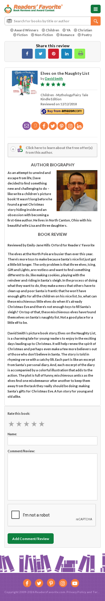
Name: (12, 434)
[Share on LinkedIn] (66, 54)
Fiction (22, 35)
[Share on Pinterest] (53, 54)
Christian (85, 30)
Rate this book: (19, 413)
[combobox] (52, 21)
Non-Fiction (44, 35)
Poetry (87, 35)
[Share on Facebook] (27, 54)
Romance (67, 35)
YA (68, 30)
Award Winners (26, 30)
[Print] (79, 54)
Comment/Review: (21, 451)
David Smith (54, 78)
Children (52, 30)
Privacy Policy (76, 592)
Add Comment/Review (30, 538)
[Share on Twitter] (40, 54)
